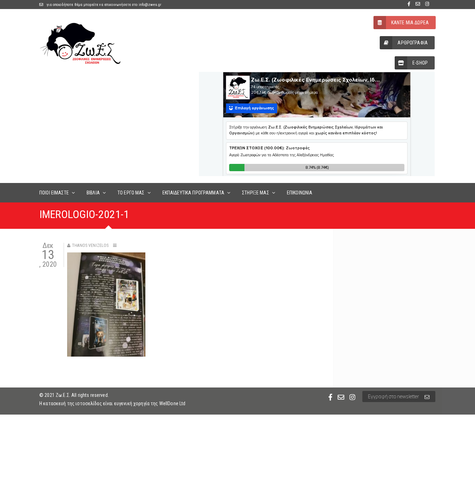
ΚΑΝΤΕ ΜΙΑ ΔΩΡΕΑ (410, 22)
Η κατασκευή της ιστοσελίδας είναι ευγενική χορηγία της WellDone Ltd (112, 403)
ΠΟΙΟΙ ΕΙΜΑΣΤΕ (54, 192)
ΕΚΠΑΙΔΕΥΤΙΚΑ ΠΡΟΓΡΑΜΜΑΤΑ (193, 192)
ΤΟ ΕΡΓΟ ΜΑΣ (131, 192)
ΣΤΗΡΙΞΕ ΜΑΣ (255, 192)
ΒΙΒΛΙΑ (93, 192)
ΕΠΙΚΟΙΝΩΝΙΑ (300, 192)
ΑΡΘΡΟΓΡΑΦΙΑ (412, 42)
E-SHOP (420, 63)
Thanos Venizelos (90, 245)
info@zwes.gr (150, 4)
